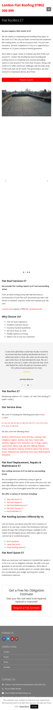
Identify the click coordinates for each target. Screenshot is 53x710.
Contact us (6, 309)
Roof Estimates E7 (14, 511)
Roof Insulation (13, 541)
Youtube (12, 639)
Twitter (8, 639)
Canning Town (40, 437)
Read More (24, 706)
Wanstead (24, 452)
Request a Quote (26, 80)
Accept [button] (34, 706)
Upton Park (37, 449)
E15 (3, 426)
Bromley (30, 437)
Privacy (6, 657)
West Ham (33, 452)
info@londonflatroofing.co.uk (20, 693)
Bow (24, 437)
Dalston (21, 440)
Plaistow (41, 446)
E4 (12, 423)
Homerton (26, 443)
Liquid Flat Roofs (13, 544)
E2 (6, 423)
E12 (37, 423)
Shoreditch (12, 449)
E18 (16, 426)
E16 (7, 426)
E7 (21, 423)
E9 (26, 423)
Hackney (5, 443)
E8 (24, 423)
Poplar (4, 449)
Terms (5, 662)
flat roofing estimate (34, 309)
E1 (3, 423)
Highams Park (15, 443)
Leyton (44, 443)
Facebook (4, 639)
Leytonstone (7, 446)
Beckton (5, 437)
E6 (18, 423)
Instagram (16, 639)
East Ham (29, 440)
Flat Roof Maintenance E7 (17, 505)
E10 (29, 423)
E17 (11, 426)
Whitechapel (43, 452)
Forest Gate (38, 440)
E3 (9, 423)
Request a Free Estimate (26, 607)
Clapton (14, 440)
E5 (15, 423)
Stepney (21, 449)
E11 (33, 423)
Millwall (34, 446)
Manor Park (17, 446)
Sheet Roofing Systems (16, 547)
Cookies (6, 652)
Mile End (26, 446)
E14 (45, 423)
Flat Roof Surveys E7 (15, 508)
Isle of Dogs (36, 443)
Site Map (6, 667)
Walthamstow (13, 452)
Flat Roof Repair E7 (14, 502)
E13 (41, 423)
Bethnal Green (15, 437)
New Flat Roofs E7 (14, 499)
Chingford (6, 440)
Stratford (28, 449)
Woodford (6, 455)
